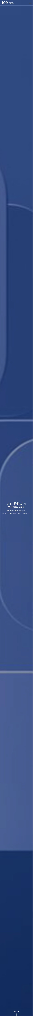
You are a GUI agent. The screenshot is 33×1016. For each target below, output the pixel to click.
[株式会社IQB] (8, 2)
